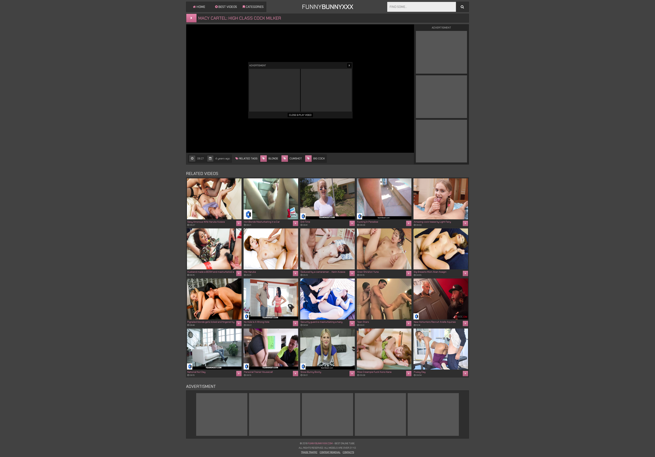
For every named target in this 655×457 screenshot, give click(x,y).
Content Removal (330, 452)
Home (200, 7)
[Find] (462, 7)
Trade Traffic (309, 452)
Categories (254, 7)
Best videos (227, 7)
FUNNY (327, 7)
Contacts (348, 452)
